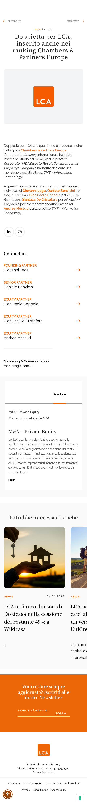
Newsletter (14, 783)
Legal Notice (40, 789)
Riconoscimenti (33, 783)
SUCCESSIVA (73, 21)
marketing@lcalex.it (18, 366)
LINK (11, 480)
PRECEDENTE (14, 21)
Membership (53, 783)
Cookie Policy (72, 783)
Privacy (25, 789)
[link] (8, 235)
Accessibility (58, 789)
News (38, 29)
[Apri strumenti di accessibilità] (8, 794)
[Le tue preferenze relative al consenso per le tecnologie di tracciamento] (80, 798)
